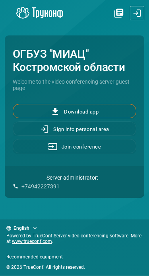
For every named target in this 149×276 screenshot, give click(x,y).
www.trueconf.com (32, 241)
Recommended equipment (34, 257)
